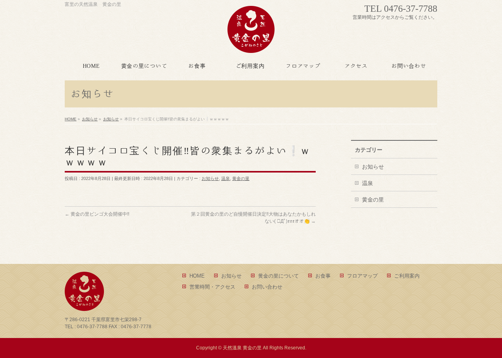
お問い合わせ (267, 287)
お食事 (323, 276)
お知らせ (210, 178)
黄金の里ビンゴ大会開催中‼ (97, 214)
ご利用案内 (407, 276)
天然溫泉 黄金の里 (242, 348)
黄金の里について (278, 276)
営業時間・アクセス (212, 287)
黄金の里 (240, 178)
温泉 (225, 178)
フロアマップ (362, 276)
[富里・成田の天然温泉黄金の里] (251, 44)
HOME (197, 276)
